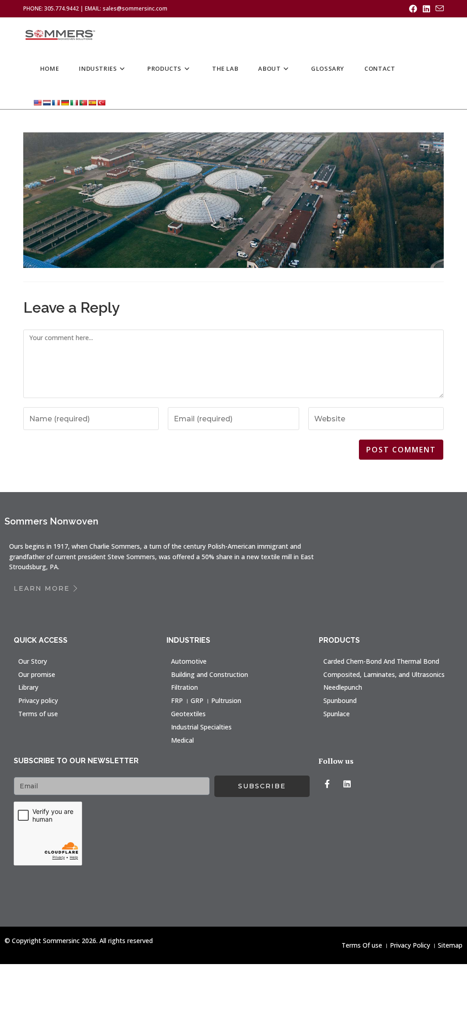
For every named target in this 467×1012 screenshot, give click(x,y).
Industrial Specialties (201, 727)
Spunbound (340, 700)
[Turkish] (101, 102)
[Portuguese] (83, 102)
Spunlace (336, 713)
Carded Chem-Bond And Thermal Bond (381, 661)
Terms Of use (362, 945)
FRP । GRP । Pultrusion (206, 700)
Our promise (36, 674)
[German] (65, 102)
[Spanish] (92, 102)
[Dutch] (46, 102)
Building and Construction (209, 674)
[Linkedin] (347, 784)
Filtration (184, 687)
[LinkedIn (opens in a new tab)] (426, 8)
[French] (56, 102)
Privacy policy (38, 700)
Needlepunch (342, 687)
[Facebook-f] (327, 784)
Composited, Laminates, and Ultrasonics (384, 674)
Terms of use (38, 713)
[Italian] (74, 102)
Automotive (189, 661)
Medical (182, 740)
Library (28, 687)
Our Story (32, 661)
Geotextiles (188, 713)
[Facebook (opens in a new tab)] (413, 8)
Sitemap (450, 945)
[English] (37, 102)
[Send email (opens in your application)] (438, 8)
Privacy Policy (410, 945)
